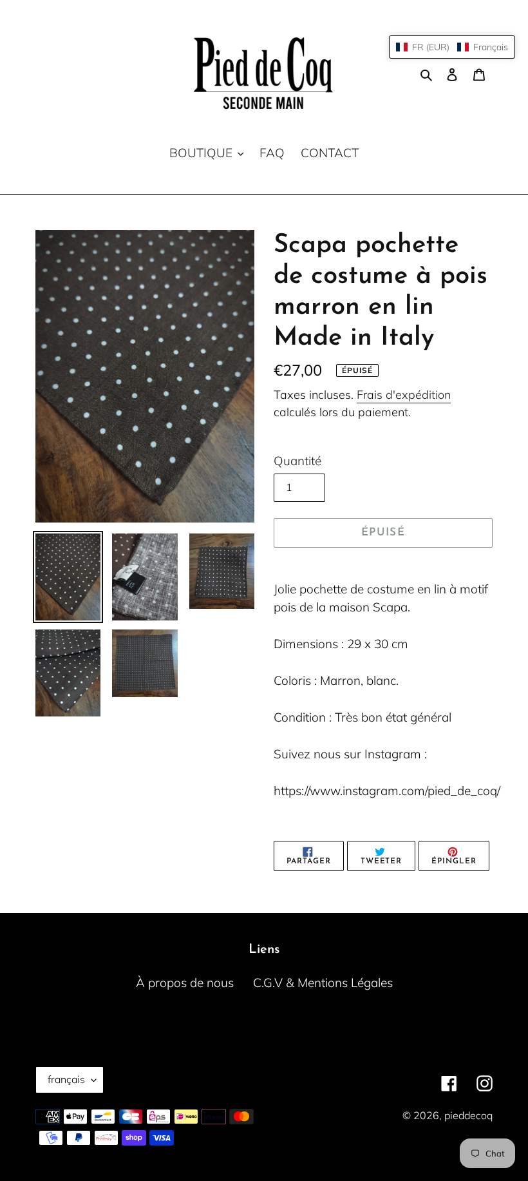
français (66, 1079)
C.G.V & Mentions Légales (323, 982)
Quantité (297, 460)
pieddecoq (468, 1115)
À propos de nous (185, 982)
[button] (452, 47)
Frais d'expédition (404, 394)
